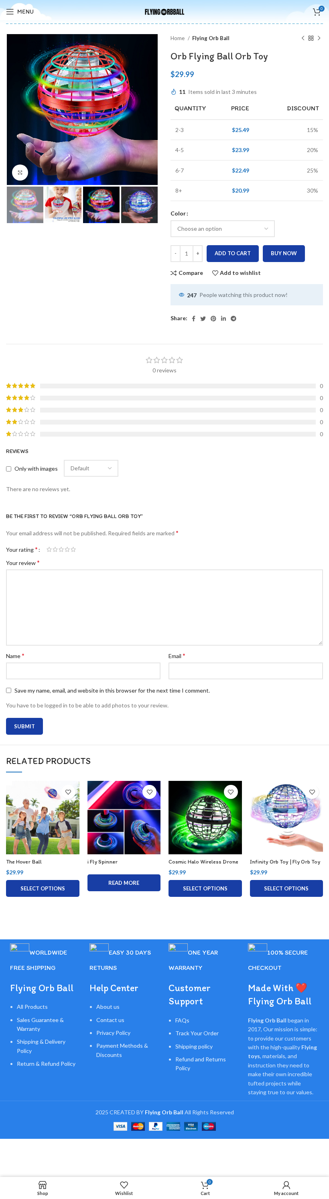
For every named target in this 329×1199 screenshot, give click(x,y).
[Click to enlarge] (20, 173)
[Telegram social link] (233, 318)
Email (177, 655)
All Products (32, 1006)
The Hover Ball (24, 861)
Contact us (110, 1019)
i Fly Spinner (102, 861)
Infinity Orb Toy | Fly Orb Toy (285, 861)
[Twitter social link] (203, 318)
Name (15, 655)
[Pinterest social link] (213, 318)
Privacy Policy (113, 1032)
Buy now (284, 253)
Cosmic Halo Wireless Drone (203, 861)
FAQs (182, 1020)
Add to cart (233, 253)
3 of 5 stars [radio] (61, 549)
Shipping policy (194, 1046)
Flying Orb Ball (210, 38)
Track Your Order (197, 1033)
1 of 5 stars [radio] (49, 549)
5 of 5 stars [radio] (73, 549)
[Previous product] (303, 39)
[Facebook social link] (193, 318)
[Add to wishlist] (68, 792)
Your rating (22, 549)
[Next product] (319, 39)
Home (178, 38)
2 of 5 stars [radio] (55, 549)
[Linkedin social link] (223, 318)
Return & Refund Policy (46, 1063)
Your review (23, 562)
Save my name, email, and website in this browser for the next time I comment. (112, 690)
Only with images (36, 468)
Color (178, 213)
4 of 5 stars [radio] (67, 549)
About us (108, 1006)
